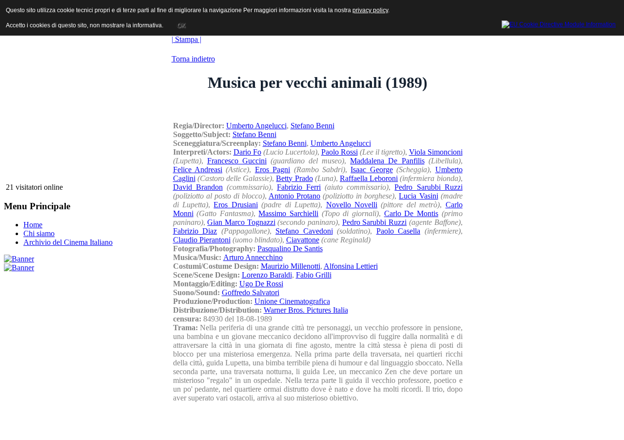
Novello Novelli (351, 204)
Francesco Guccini (237, 161)
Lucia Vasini (418, 196)
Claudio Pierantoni (202, 240)
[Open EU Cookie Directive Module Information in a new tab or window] (559, 23)
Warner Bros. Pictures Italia (306, 310)
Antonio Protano (294, 196)
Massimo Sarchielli (288, 213)
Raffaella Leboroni (369, 178)
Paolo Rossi (339, 152)
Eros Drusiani (235, 204)
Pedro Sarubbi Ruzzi (428, 187)
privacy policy (370, 10)
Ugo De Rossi (261, 284)
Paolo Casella (398, 231)
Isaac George (371, 169)
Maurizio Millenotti (290, 266)
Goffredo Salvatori (250, 292)
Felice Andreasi (197, 169)
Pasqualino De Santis (290, 248)
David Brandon (198, 187)
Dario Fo (247, 152)
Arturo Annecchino (253, 257)
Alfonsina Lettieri (351, 266)
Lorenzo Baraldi (267, 275)
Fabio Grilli (314, 275)
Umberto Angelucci (256, 125)
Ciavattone (302, 240)
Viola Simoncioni (436, 152)
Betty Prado (294, 178)
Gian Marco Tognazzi (241, 222)
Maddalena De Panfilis (387, 161)
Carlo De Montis (411, 213)
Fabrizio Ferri (299, 187)
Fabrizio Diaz (195, 231)
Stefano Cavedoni (304, 231)
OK (181, 25)
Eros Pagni (272, 169)
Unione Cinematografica (292, 301)
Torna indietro (193, 59)
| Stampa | (186, 39)
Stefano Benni (312, 125)
